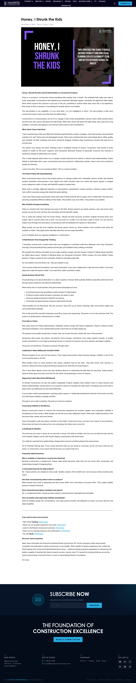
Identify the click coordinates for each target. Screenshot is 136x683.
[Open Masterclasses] (91, 1)
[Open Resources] (62, 1)
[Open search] (114, 3)
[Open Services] (42, 1)
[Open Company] (32, 1)
